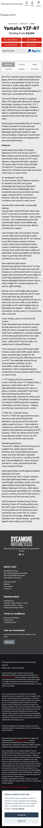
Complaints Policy (10, 622)
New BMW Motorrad (11, 571)
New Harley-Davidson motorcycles (15, 573)
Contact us (7, 588)
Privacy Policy (8, 620)
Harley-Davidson (22, 548)
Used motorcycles (10, 582)
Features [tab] (8, 64)
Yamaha (21, 551)
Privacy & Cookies (18, 668)
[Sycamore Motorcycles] (12, 4)
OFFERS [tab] (34, 64)
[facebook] (20, 554)
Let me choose (18, 809)
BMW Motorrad (9, 548)
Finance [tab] (21, 69)
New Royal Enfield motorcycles (14, 575)
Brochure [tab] (34, 69)
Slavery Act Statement (11, 618)
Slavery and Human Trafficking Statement (16, 787)
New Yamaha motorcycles (12, 577)
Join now (9, 642)
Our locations (8, 586)
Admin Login (6, 668)
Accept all (21, 815)
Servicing (7, 584)
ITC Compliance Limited (21, 740)
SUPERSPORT (24, 24)
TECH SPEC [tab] (8, 69)
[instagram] (23, 554)
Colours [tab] (22, 64)
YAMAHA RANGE (13, 24)
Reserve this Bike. (8, 51)
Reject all (21, 821)
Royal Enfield (34, 548)
